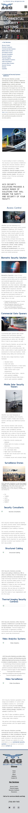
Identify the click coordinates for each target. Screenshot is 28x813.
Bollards (4, 67)
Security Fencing (6, 65)
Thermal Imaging (6, 58)
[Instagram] (18, 807)
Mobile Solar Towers (7, 50)
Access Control (6, 45)
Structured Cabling (6, 56)
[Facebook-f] (14, 807)
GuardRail (4, 68)
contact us (9, 745)
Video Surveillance (7, 61)
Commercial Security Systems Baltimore (11, 75)
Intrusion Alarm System (8, 63)
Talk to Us (4, 112)
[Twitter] (9, 807)
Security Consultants (7, 54)
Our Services (7, 42)
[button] (14, 42)
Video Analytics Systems (8, 59)
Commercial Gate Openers (9, 49)
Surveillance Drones (7, 52)
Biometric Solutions (7, 47)
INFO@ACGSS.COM (19, 1)
